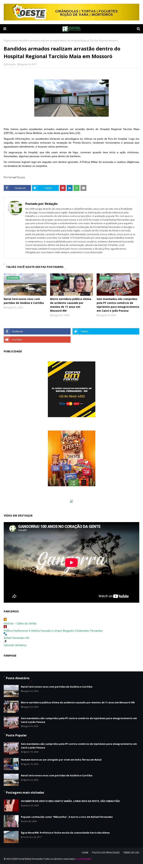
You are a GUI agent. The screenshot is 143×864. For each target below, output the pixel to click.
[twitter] (105, 331)
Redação (11, 64)
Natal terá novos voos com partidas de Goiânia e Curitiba (24, 301)
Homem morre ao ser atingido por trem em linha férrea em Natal (61, 759)
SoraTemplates (84, 858)
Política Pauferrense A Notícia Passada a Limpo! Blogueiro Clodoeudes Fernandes (53, 630)
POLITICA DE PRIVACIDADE (106, 852)
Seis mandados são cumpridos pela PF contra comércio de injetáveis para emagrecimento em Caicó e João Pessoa (118, 304)
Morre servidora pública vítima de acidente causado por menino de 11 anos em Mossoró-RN (70, 304)
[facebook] (37, 331)
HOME (85, 852)
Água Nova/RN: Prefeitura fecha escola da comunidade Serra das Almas (65, 832)
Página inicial (10, 40)
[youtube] (37, 339)
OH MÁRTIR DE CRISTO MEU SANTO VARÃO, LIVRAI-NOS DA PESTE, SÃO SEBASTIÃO (70, 801)
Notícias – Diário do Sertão (20, 623)
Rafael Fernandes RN (16, 638)
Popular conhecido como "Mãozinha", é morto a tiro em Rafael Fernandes (67, 816)
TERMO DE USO (131, 852)
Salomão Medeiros (15, 645)
